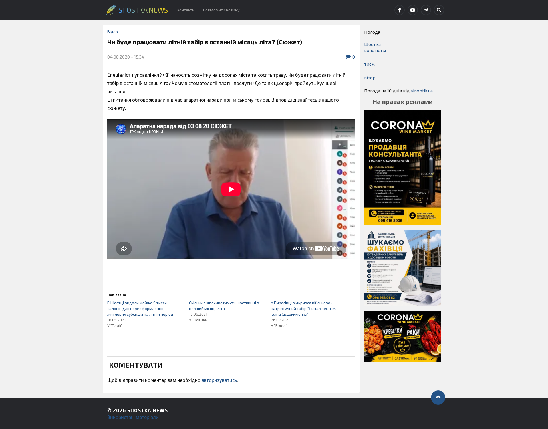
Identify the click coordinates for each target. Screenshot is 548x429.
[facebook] (399, 10)
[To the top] (438, 397)
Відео (112, 31)
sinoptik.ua (422, 90)
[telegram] (426, 10)
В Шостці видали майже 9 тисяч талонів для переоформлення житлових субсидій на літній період (140, 308)
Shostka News (147, 410)
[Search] (439, 10)
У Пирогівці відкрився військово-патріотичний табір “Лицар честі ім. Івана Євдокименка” (303, 308)
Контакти (185, 9)
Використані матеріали (133, 417)
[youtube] (413, 10)
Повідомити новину (221, 9)
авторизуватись (219, 380)
